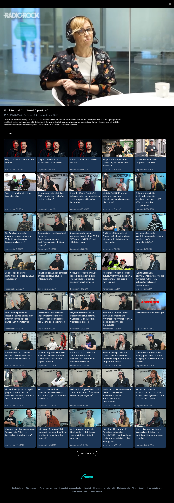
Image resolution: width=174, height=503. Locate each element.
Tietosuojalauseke (48, 488)
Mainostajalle (123, 488)
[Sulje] (169, 4)
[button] (87, 57)
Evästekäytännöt (154, 488)
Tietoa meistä (96, 491)
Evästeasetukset (79, 491)
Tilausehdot (31, 488)
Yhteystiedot (138, 488)
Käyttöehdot (18, 488)
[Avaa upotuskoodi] (169, 11)
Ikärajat (87, 488)
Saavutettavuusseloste (70, 488)
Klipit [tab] (11, 133)
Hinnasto (97, 488)
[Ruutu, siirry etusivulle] (87, 477)
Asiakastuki (109, 488)
